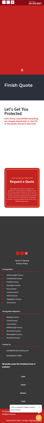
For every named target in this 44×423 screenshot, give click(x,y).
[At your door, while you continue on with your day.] (31, 225)
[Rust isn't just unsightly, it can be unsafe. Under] (13, 220)
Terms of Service (22, 260)
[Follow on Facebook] (4, 2)
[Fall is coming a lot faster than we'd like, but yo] (31, 220)
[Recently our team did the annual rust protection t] (40, 225)
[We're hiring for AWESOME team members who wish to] (13, 225)
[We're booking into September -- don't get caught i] (40, 220)
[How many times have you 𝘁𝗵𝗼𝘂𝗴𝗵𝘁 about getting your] (22, 220)
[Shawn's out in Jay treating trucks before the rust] (4, 225)
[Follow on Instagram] (8, 2)
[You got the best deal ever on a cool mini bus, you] (4, 220)
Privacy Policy (22, 263)
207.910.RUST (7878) (13, 356)
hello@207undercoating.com (17, 350)
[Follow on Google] (12, 2)
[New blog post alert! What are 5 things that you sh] (22, 225)
